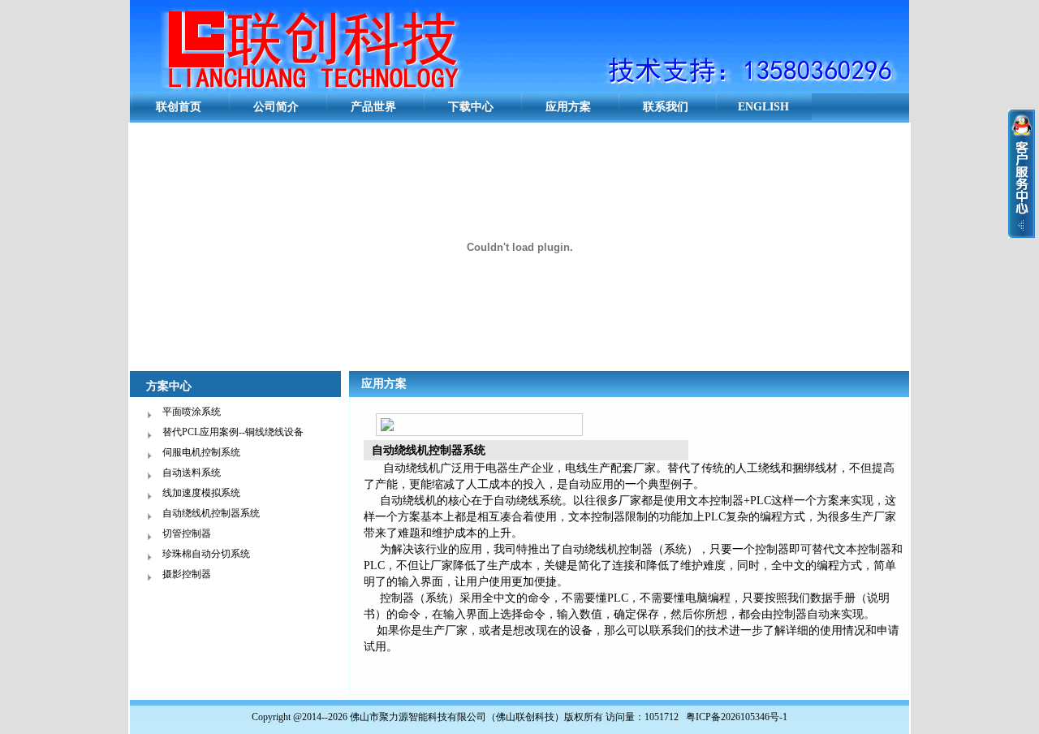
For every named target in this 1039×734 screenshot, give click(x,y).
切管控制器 (186, 533)
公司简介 (276, 107)
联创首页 (178, 107)
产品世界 (373, 107)
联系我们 (665, 107)
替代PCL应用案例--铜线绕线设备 (233, 432)
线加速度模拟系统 (201, 493)
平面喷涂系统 (191, 411)
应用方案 (568, 107)
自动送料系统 (191, 472)
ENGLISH (763, 107)
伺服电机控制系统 (201, 452)
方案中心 (169, 386)
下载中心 (471, 107)
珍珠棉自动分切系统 (206, 553)
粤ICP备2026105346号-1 (736, 717)
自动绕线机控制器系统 (211, 513)
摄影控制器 (186, 574)
